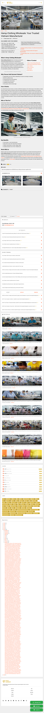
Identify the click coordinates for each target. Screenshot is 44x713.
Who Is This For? (31, 67)
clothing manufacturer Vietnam (23, 509)
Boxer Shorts (29, 506)
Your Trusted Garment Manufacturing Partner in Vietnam (13, 619)
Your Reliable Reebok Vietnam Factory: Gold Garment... (13, 595)
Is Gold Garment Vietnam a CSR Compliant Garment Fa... (13, 543)
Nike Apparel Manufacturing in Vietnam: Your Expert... (12, 655)
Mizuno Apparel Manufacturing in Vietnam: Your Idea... (12, 654)
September (6, 533)
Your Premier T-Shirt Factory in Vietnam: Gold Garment (16, 325)
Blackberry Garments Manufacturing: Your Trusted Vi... (12, 614)
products (7, 500)
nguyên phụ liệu (13, 513)
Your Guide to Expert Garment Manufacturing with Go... (13, 622)
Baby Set (23, 506)
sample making (29, 513)
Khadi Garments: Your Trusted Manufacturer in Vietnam (13, 559)
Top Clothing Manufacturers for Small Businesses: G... (12, 575)
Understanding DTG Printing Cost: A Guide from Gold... (13, 555)
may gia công (31, 511)
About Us (12, 688)
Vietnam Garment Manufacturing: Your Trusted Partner (12, 641)
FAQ (31, 688)
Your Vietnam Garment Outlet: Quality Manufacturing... (12, 663)
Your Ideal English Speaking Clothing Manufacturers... (12, 601)
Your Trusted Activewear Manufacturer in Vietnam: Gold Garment (18, 457)
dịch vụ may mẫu (5, 511)
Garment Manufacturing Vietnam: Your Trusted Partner (12, 666)
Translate (18, 216)
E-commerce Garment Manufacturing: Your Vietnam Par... (13, 627)
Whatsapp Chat (37, 702)
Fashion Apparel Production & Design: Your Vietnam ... (13, 625)
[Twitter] (8, 701)
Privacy (32, 690)
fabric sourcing (12, 511)
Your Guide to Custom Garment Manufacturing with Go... (13, 633)
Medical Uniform (13, 506)
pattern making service (21, 513)
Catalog (12, 694)
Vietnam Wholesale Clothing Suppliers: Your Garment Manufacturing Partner (21, 428)
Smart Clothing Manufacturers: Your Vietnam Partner (12, 584)
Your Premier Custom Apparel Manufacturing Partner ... (13, 638)
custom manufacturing (34, 509)
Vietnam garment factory (6, 509)
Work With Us (30, 70)
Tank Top (22, 504)
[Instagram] (26, 701)
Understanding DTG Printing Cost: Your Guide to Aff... (12, 557)
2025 (4, 524)
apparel (8, 502)
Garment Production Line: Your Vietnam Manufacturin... (13, 636)
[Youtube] (23, 701)
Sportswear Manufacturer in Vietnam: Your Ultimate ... (12, 596)
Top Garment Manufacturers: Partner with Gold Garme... (13, 623)
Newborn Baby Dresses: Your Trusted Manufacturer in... (13, 630)
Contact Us (37, 709)
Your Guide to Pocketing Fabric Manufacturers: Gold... (12, 576)
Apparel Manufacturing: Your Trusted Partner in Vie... (12, 621)
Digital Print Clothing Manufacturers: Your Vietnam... (12, 578)
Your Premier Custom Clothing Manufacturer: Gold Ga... (13, 632)
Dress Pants (14, 502)
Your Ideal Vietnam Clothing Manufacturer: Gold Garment (17, 369)
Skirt (17, 500)
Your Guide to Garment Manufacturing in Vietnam (12, 664)
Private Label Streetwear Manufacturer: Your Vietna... (12, 553)
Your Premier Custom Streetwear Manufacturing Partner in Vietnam (19, 354)
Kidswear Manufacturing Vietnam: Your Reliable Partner (13, 657)
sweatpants (36, 513)
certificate (14, 509)
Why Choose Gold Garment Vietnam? (34, 64)
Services (26, 500)
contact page (12, 159)
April (5, 538)
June (5, 537)
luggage (27, 504)
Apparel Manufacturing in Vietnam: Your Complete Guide (13, 544)
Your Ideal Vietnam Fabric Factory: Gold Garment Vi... (12, 637)
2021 (4, 528)
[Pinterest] (13, 701)
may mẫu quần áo (5, 513)
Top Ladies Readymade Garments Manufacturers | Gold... (13, 615)
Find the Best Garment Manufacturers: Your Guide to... (12, 624)
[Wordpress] (5, 701)
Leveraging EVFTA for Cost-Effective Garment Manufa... (13, 545)
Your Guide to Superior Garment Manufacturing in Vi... (12, 550)
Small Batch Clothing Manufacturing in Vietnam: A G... (12, 551)
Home (2, 30)
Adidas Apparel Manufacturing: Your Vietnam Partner (12, 599)
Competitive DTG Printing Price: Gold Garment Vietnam (13, 669)
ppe (18, 504)
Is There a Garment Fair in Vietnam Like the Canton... (12, 547)
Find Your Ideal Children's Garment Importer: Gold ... (12, 581)
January (6, 542)
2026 (4, 523)
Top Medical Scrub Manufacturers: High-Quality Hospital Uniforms (19, 384)
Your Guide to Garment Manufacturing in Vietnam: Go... (13, 673)
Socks (11, 504)
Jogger (7, 506)
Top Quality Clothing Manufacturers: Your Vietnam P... (12, 585)
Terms (12, 692)
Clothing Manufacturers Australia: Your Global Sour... (12, 556)
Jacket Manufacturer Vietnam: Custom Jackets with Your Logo (18, 443)
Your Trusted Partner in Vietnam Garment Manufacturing (13, 670)
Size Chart (31, 692)
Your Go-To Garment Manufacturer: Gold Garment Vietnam (13, 618)
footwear (21, 500)
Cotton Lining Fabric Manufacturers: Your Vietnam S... (12, 588)
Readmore (11, 343)
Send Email (37, 706)
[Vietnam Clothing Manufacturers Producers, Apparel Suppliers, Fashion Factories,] (10, 3)
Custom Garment (5, 504)
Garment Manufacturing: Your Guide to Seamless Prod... (13, 616)
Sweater (23, 502)
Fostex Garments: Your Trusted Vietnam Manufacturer (12, 656)
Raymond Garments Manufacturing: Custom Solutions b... (13, 562)
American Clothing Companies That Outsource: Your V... (13, 628)
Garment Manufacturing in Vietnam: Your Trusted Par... (12, 640)
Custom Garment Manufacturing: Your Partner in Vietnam (13, 558)
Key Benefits (30, 68)
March (6, 539)
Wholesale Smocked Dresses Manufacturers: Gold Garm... (13, 582)
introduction (32, 502)
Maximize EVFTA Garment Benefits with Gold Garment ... (13, 546)
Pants (13, 507)
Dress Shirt (34, 500)
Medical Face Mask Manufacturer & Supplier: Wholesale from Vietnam (20, 339)
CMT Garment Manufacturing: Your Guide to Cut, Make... (13, 672)
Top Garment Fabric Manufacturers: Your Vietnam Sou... (13, 577)
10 (4, 455)
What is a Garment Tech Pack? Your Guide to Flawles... (13, 548)
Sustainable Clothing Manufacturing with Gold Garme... (13, 662)
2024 (4, 525)
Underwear (29, 507)
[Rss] (3, 701)
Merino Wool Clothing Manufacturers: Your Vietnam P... (13, 561)
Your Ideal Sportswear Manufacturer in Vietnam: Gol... (12, 593)
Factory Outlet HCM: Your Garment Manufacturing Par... (13, 671)
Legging (3, 502)
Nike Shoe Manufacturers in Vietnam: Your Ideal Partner (16, 398)
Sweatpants (18, 507)
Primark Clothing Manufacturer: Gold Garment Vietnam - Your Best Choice (15, 108)
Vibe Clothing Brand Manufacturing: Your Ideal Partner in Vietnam (11, 183)
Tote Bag (23, 507)
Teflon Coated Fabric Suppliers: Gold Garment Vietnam (13, 587)
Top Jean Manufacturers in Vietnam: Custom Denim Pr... (13, 552)
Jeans (3, 506)
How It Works (30, 65)
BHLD (37, 502)
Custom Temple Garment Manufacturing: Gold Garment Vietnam (18, 413)
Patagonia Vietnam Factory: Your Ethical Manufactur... (12, 653)
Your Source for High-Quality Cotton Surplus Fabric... (12, 586)
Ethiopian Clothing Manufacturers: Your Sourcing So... (12, 579)
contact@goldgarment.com (9, 225)
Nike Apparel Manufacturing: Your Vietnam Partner (12, 597)
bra (29, 500)
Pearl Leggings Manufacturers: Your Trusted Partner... (12, 635)
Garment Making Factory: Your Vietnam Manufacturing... (13, 631)
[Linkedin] (16, 701)
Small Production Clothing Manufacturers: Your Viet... (12, 590)
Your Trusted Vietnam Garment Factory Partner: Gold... (12, 667)
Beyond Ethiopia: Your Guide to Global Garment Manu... (13, 617)
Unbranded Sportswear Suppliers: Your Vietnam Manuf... (13, 583)
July (5, 535)
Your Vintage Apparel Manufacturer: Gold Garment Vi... (13, 626)
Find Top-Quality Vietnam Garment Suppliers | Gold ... (12, 592)
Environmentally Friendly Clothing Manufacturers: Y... (12, 589)
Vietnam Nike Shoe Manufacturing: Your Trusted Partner (13, 602)
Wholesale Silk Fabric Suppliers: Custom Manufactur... (12, 554)
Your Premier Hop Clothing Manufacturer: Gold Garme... (13, 620)
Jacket (19, 502)
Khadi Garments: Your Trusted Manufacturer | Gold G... (12, 580)
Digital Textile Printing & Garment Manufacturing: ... (12, 594)
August (6, 534)
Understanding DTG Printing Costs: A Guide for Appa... (12, 659)
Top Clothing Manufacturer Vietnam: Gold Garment (12, 639)
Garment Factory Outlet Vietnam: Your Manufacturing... (12, 642)
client (27, 502)
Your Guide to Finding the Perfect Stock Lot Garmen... (12, 574)
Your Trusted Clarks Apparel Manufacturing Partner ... (12, 665)
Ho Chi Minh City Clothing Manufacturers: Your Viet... (12, 591)
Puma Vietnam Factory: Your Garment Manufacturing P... (13, 660)
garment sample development (22, 511)
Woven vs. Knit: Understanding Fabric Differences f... (12, 549)
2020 (4, 529)
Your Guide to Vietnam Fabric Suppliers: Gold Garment (13, 600)
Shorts (13, 500)
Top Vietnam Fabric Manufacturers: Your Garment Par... (13, 598)
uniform (32, 504)
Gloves (9, 507)
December (6, 530)
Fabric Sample (36, 506)
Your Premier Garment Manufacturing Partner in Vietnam (13, 613)
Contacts (12, 690)
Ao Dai (19, 506)
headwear (37, 504)
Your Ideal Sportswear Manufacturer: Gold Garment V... (13, 629)
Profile (32, 694)
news (6, 30)
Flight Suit (4, 507)
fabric (15, 504)
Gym (3, 500)
